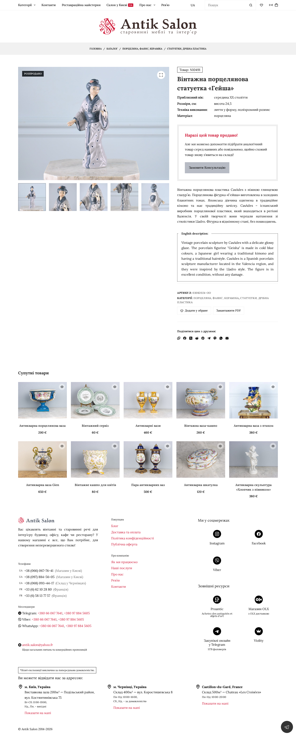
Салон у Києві (119, 5)
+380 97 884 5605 (77, 613)
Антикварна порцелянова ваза (42, 426)
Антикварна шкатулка (201, 485)
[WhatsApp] (221, 338)
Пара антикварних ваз (148, 485)
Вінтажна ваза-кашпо (200, 426)
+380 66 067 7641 (50, 613)
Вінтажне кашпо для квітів (95, 485)
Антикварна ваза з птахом (253, 426)
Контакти (48, 5)
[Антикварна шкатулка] (200, 459)
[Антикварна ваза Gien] (42, 459)
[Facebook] (184, 338)
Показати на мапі (38, 713)
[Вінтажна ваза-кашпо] (200, 400)
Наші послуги (121, 568)
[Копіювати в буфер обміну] (178, 338)
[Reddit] (196, 338)
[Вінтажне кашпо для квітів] (95, 459)
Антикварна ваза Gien (42, 485)
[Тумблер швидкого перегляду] (62, 387)
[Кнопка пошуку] (251, 5)
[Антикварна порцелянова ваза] (42, 400)
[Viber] (214, 338)
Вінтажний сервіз (95, 426)
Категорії (25, 5)
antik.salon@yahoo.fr (37, 645)
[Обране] (261, 5)
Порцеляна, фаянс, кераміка (216, 298)
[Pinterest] (202, 338)
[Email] (227, 338)
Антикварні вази (148, 426)
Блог (114, 526)
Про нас (145, 5)
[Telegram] (208, 338)
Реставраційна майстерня (81, 5)
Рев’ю (165, 5)
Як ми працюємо (124, 562)
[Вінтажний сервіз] (95, 400)
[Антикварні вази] (148, 400)
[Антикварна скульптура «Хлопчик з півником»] (253, 459)
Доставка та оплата (126, 532)
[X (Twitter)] (190, 338)
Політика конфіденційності (132, 538)
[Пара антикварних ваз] (148, 459)
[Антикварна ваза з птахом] (253, 400)
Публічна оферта (124, 544)
